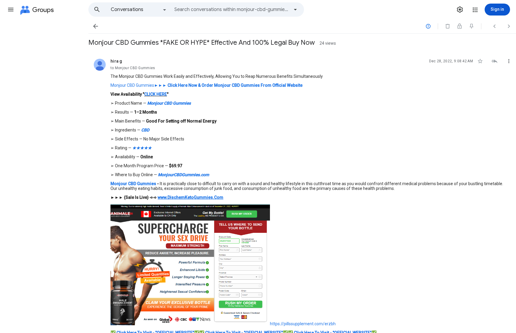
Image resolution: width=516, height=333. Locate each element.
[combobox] (231, 9)
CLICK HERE (155, 94)
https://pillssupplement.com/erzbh (303, 323)
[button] (11, 9)
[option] (139, 9)
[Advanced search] (295, 9)
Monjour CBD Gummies (132, 85)
